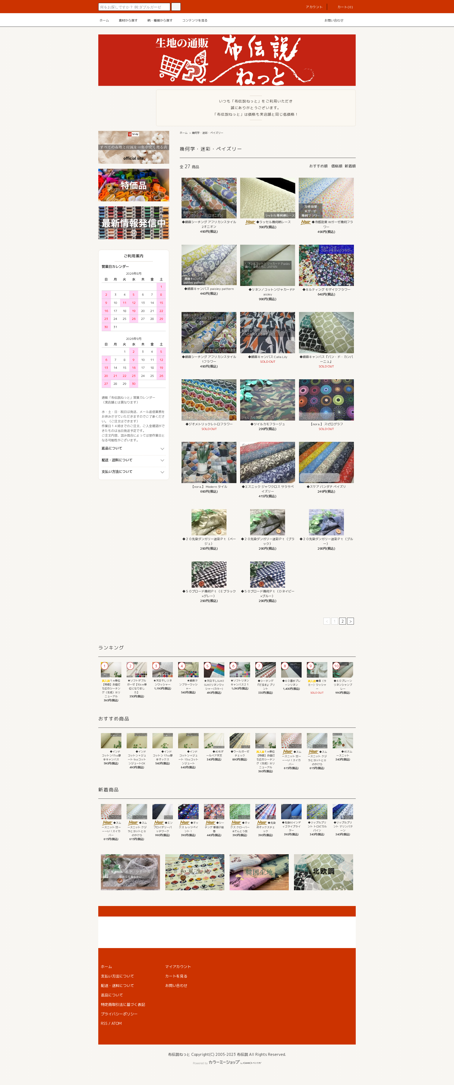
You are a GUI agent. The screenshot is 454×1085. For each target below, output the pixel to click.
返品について (112, 448)
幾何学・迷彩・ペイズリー (207, 133)
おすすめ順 (318, 165)
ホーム (104, 20)
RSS (104, 1023)
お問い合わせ (333, 20)
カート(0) (345, 7)
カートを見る (176, 976)
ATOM (116, 1023)
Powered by (200, 1063)
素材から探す (128, 20)
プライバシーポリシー (119, 1013)
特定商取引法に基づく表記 (123, 1004)
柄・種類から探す (160, 20)
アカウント (314, 7)
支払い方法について (117, 471)
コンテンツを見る (195, 20)
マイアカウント (178, 966)
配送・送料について (117, 460)
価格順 (336, 165)
